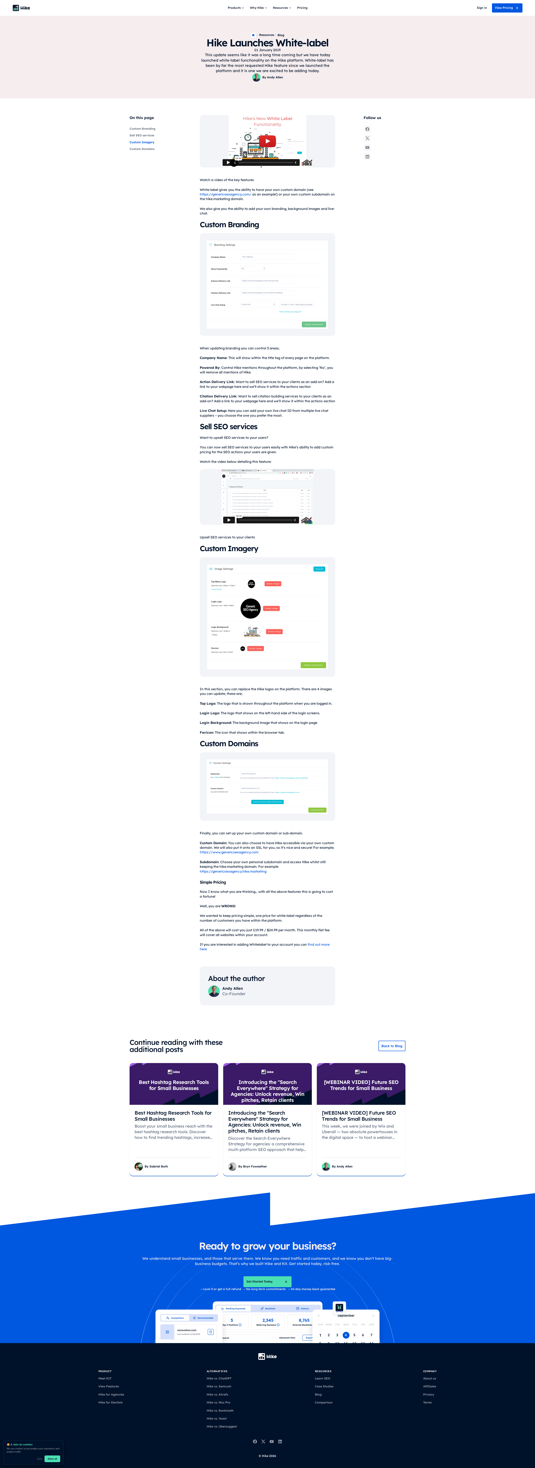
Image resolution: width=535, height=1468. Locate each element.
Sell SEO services (142, 135)
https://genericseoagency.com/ (225, 194)
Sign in (482, 8)
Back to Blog (392, 1046)
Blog (281, 35)
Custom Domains (142, 149)
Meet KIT (104, 1378)
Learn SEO (322, 1378)
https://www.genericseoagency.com (229, 852)
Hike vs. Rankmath (220, 1410)
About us (429, 1378)
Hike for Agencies (111, 1394)
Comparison (324, 1402)
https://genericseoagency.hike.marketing (233, 871)
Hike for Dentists (110, 1402)
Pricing (302, 8)
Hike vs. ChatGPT (219, 1378)
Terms (427, 1402)
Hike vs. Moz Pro (218, 1402)
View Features (108, 1386)
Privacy (428, 1394)
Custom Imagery (142, 142)
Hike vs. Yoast (217, 1418)
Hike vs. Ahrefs (217, 1394)
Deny (39, 1459)
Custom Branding (142, 129)
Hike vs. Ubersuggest (222, 1426)
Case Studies (324, 1386)
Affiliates (429, 1386)
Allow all (52, 1459)
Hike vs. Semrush (219, 1386)
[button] (236, 8)
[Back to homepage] (21, 8)
